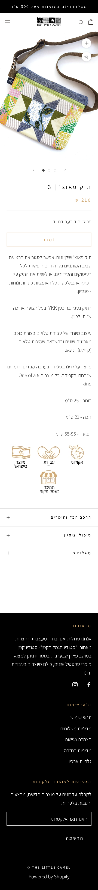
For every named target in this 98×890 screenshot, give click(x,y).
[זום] (86, 43)
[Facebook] (88, 684)
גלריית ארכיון (79, 761)
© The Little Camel (49, 867)
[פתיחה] (90, 22)
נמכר (49, 240)
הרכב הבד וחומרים (71, 517)
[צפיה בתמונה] (43, 170)
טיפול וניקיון (77, 535)
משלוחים (82, 552)
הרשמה (75, 838)
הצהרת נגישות (78, 739)
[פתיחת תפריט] (7, 21)
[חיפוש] (81, 22)
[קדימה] (65, 170)
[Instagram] (75, 684)
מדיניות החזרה (77, 750)
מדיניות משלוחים (75, 728)
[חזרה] (33, 170)
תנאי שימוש (81, 717)
